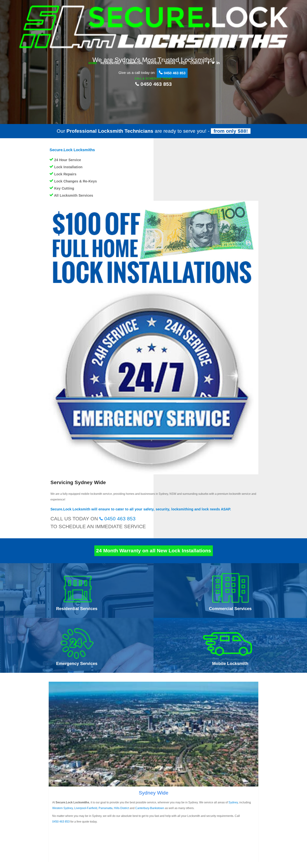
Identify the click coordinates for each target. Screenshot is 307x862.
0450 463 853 (155, 84)
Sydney (233, 802)
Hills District (121, 808)
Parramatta (105, 808)
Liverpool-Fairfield (85, 808)
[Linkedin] (218, 62)
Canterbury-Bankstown (149, 808)
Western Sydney (62, 808)
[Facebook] (208, 62)
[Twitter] (213, 62)
